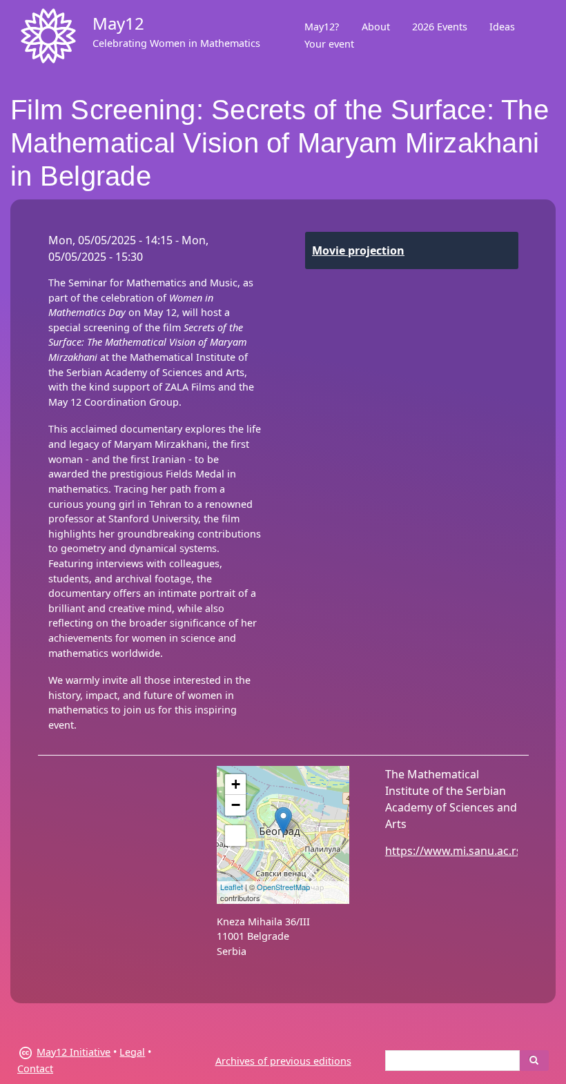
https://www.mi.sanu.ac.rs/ (455, 850)
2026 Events (439, 26)
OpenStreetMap (283, 886)
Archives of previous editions (283, 1060)
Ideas (502, 26)
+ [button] (235, 784)
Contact (35, 1068)
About (376, 26)
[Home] (48, 35)
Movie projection (358, 250)
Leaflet (231, 886)
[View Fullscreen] (235, 835)
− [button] (235, 805)
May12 (118, 23)
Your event (329, 43)
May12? (321, 26)
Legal (132, 1051)
